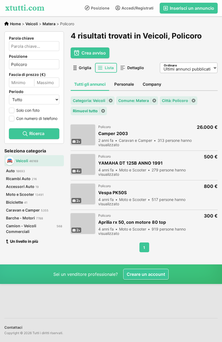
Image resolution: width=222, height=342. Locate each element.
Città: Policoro (175, 100)
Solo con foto (28, 110)
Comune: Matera (133, 100)
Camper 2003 (113, 133)
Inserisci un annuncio (191, 8)
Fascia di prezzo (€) (27, 74)
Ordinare (170, 65)
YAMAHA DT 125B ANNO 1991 (130, 163)
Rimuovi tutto (85, 110)
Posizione (99, 8)
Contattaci (13, 327)
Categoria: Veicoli (89, 100)
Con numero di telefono (36, 118)
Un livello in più (24, 241)
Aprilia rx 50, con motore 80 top (132, 222)
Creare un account (146, 274)
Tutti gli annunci (90, 84)
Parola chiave (21, 38)
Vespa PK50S (112, 192)
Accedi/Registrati (137, 8)
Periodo (16, 92)
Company (152, 84)
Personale (124, 84)
